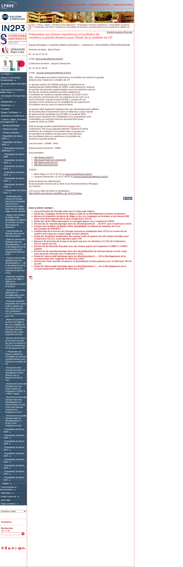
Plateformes (6, 105)
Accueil (31, 25)
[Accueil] (2, 549)
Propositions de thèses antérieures (92, 25)
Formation (5, 109)
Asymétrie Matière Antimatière (14, 84)
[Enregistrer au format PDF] (31, 279)
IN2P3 (47, 4)
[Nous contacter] (9, 549)
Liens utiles (6, 500)
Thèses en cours (10, 129)
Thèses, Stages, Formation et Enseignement (13, 120)
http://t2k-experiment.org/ (46, 165)
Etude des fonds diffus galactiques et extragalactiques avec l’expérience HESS (74, 221)
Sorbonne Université (99, 4)
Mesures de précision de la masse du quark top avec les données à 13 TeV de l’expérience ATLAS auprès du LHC (15, 343)
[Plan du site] (12, 549)
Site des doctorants (11, 125)
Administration (7, 102)
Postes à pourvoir (8, 496)
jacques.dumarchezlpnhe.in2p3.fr (53, 73)
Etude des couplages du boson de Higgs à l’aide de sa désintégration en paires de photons (79, 214)
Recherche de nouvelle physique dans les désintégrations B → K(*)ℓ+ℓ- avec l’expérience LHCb (15, 421)
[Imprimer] (6, 549)
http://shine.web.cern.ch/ (46, 162)
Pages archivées (8, 504)
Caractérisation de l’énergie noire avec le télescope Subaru (14, 233)
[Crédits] (15, 549)
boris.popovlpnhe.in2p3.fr (49, 59)
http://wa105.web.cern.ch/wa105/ (50, 160)
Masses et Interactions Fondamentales (10, 79)
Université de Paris (123, 4)
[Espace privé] (24, 549)
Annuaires (6, 522)
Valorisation (6, 493)
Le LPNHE (5, 74)
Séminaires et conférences (12, 116)
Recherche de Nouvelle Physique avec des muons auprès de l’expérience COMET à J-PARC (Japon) (16, 389)
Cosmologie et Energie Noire (13, 96)
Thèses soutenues (11, 133)
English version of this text (119, 32)
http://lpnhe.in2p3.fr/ (43, 157)
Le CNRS (58, 4)
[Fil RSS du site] (20, 549)
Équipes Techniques (9, 112)
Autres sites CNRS (75, 4)
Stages (6, 483)
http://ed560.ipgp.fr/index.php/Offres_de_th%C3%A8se (55, 193)
